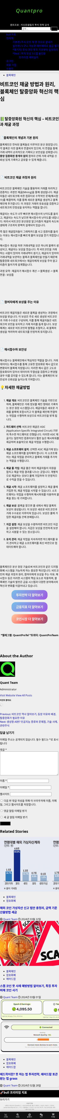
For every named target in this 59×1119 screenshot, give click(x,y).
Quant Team (9, 683)
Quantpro (29, 11)
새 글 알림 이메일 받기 (16, 817)
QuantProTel (21, 635)
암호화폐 (11, 901)
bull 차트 (11, 34)
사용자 (9, 69)
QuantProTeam (48, 635)
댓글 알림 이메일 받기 (15, 811)
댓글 (3, 749)
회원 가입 (11, 65)
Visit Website (8, 695)
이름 (3, 780)
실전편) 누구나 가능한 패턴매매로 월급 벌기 (36, 46)
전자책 (9, 38)
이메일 (4, 787)
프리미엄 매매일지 (28, 57)
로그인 (9, 61)
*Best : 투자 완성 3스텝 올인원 (29, 53)
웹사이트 (4, 794)
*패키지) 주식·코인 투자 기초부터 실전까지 (35, 49)
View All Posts (24, 695)
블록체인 (11, 75)
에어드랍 (11, 979)
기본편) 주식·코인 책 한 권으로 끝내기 (33, 42)
